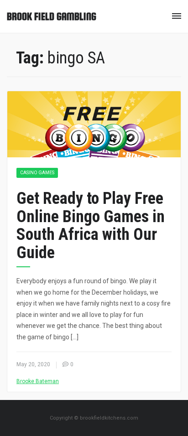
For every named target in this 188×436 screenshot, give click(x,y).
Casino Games (37, 172)
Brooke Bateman (37, 381)
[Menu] (176, 16)
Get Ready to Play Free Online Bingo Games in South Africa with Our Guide (90, 225)
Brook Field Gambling (51, 16)
